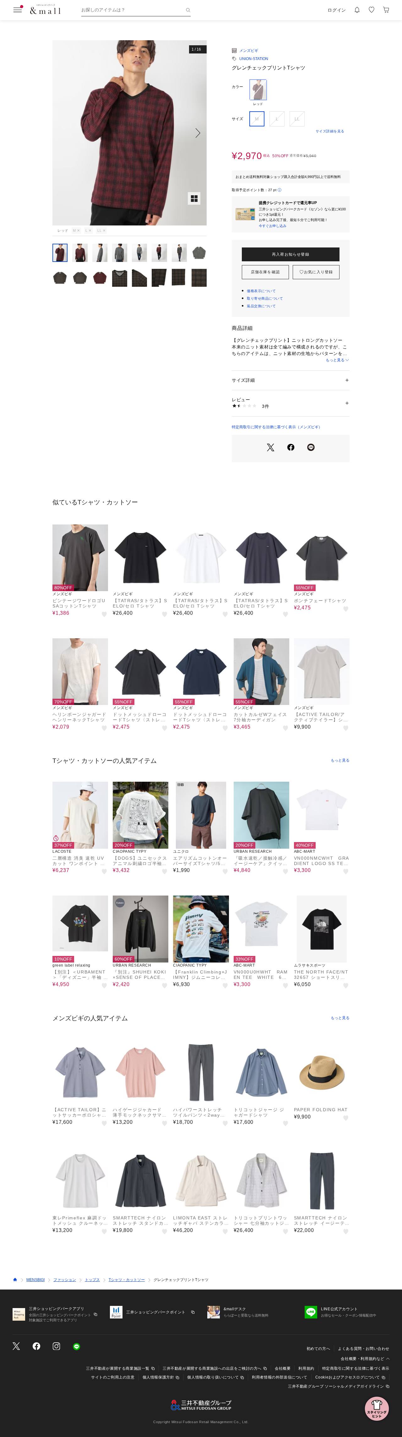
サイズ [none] (237, 119)
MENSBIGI (35, 1280)
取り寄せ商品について (265, 298)
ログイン (337, 10)
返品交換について (261, 306)
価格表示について (261, 291)
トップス (92, 1280)
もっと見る (335, 360)
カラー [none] (237, 87)
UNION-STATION (253, 59)
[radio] (258, 92)
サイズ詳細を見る (330, 131)
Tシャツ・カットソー (127, 1280)
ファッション (64, 1280)
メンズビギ (248, 50)
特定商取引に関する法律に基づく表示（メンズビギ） (277, 427)
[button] (129, 132)
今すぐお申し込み (272, 226)
